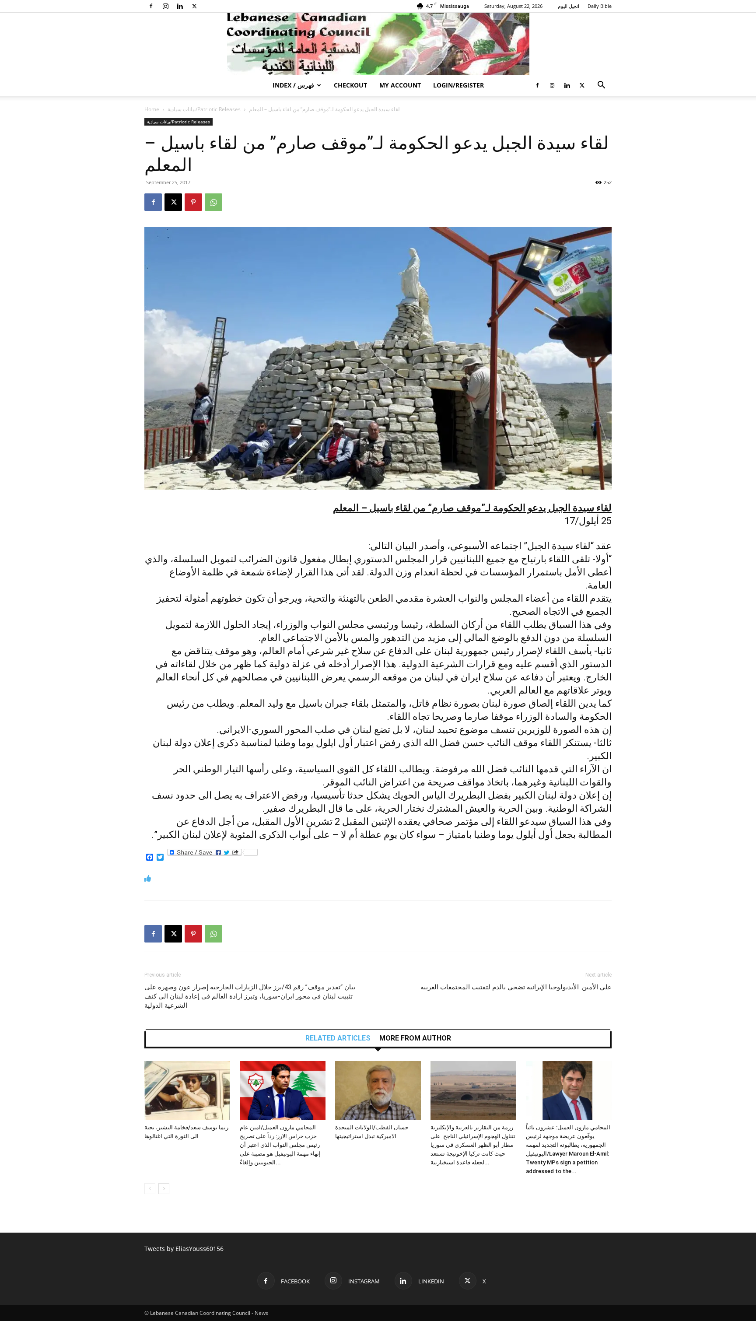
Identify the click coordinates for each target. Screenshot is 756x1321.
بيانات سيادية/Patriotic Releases (204, 109)
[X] (194, 6)
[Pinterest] (193, 202)
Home (151, 109)
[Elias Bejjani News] (378, 44)
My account (400, 85)
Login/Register (458, 85)
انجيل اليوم (568, 6)
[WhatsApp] (213, 202)
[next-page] (163, 1188)
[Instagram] (165, 6)
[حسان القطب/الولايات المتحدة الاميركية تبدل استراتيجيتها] (378, 1090)
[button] (601, 86)
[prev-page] (149, 1188)
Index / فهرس (293, 85)
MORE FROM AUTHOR (415, 1038)
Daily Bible (600, 6)
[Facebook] (151, 6)
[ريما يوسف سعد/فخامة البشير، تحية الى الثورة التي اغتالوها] (187, 1090)
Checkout (350, 85)
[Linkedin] (179, 6)
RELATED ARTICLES (338, 1038)
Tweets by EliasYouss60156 (184, 1248)
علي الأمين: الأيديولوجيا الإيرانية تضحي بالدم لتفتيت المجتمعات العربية (516, 987)
